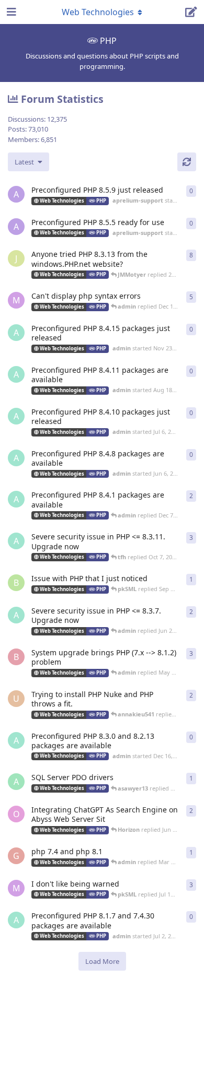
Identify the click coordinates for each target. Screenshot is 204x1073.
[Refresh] (186, 161)
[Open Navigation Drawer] (10, 12)
